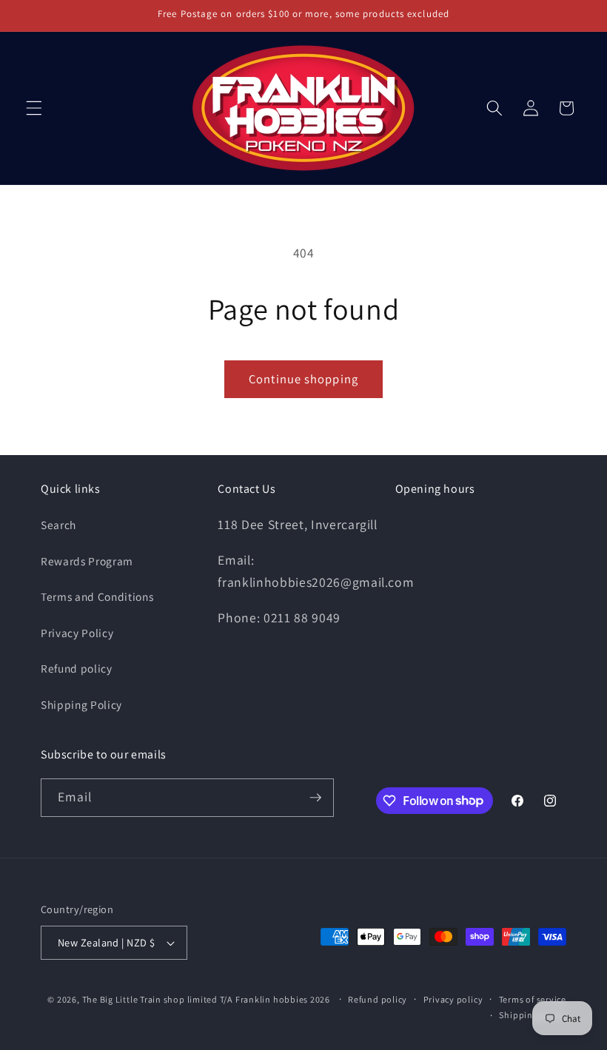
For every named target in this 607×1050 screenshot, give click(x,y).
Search (58, 524)
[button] (34, 108)
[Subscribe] (315, 797)
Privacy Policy (77, 632)
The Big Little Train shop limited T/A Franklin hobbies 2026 (207, 999)
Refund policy (77, 668)
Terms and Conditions (97, 596)
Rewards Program (87, 560)
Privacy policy (453, 999)
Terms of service (532, 999)
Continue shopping (303, 379)
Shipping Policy (81, 704)
